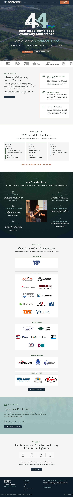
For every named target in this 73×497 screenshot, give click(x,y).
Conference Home (26, 482)
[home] (13, 2)
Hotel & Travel (25, 489)
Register (24, 486)
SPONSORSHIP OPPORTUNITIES (42, 51)
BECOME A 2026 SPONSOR (36, 389)
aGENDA (38, 2)
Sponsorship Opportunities (28, 488)
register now (9, 97)
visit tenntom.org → (48, 487)
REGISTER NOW (65, 2)
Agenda (24, 484)
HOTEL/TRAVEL (45, 2)
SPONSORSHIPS (54, 2)
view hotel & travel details (13, 426)
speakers (33, 2)
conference (26, 2)
